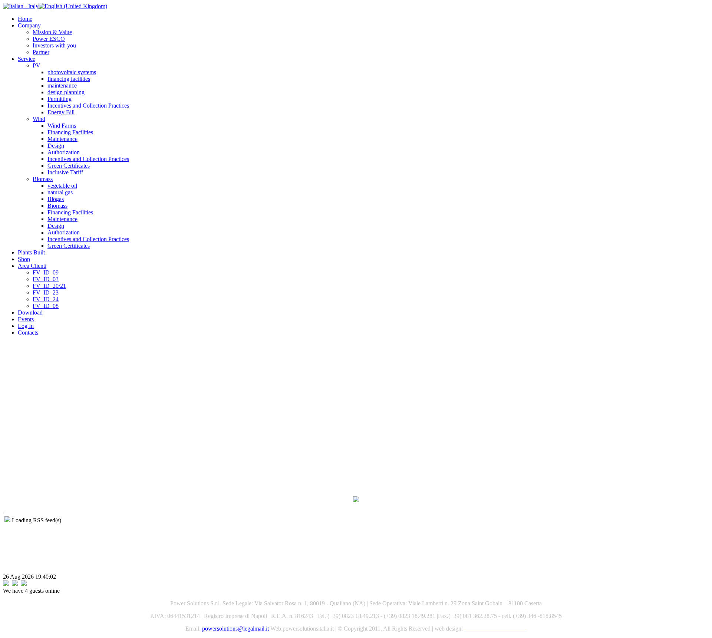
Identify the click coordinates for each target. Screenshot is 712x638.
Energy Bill (61, 112)
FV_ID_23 (46, 292)
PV (36, 65)
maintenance (62, 85)
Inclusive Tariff (65, 172)
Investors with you (54, 45)
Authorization (63, 152)
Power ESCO (49, 39)
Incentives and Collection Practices (88, 105)
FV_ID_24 (46, 299)
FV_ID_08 (46, 306)
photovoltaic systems (71, 72)
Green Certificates (68, 165)
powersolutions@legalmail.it (235, 628)
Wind (39, 119)
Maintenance (62, 139)
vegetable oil (62, 185)
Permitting (59, 99)
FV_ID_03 (46, 279)
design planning (66, 92)
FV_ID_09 (46, 272)
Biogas (55, 199)
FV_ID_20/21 (49, 286)
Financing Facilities (70, 132)
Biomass (43, 179)
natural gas (60, 192)
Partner (41, 52)
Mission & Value (52, 32)
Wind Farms (61, 125)
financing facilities (68, 79)
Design (55, 145)
